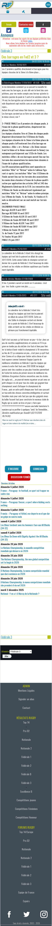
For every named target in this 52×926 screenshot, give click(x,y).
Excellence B (26, 791)
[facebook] (9, 914)
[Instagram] (26, 30)
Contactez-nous (26, 24)
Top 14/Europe (26, 831)
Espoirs (26, 901)
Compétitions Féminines (26, 808)
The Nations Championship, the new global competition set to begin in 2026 (25, 559)
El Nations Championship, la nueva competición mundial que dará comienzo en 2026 (25, 570)
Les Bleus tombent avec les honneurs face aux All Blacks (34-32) (25, 524)
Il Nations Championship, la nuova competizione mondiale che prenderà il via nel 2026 (25, 582)
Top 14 (26, 722)
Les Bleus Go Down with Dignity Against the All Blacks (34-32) (24, 536)
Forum (8, 24)
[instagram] (44, 914)
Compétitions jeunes (26, 800)
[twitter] (26, 914)
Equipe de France (26, 892)
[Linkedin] (43, 30)
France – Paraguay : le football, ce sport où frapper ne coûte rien (25, 490)
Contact (26, 707)
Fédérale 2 (26, 765)
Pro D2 (26, 730)
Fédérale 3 (6, 51)
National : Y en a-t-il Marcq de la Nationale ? (20, 591)
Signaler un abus (26, 699)
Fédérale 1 (26, 756)
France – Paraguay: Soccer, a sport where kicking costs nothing (25, 501)
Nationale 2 (26, 748)
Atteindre (5, 651)
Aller (6, 656)
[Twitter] (8, 30)
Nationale (26, 739)
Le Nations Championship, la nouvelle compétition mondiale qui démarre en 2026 (22, 547)
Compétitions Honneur (26, 817)
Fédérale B (26, 774)
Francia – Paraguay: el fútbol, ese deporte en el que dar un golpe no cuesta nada (25, 513)
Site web (45, 82)
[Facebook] (43, 24)
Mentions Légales (26, 690)
